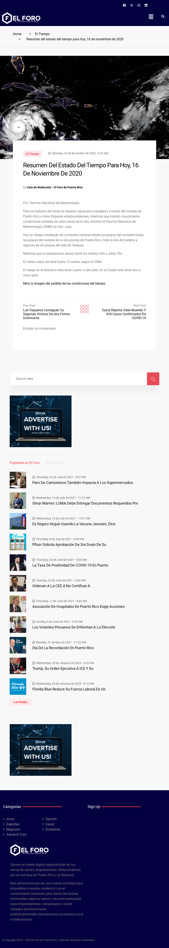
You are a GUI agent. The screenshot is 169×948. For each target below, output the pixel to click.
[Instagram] (139, 5)
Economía (53, 829)
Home (17, 34)
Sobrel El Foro (16, 834)
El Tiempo (42, 34)
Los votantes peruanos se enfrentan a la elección (73, 627)
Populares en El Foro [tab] (25, 463)
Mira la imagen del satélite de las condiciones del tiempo (64, 283)
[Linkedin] (146, 5)
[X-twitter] (132, 5)
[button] (151, 16)
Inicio (10, 819)
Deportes (12, 824)
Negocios (13, 829)
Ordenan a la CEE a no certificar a (61, 586)
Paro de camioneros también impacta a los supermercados (82, 482)
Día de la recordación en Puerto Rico (63, 648)
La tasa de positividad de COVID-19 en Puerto (70, 565)
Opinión (51, 819)
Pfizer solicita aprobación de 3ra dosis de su (69, 544)
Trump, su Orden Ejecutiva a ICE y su (62, 668)
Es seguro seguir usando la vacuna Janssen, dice (73, 524)
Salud (50, 824)
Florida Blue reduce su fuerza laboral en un (69, 689)
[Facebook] (124, 5)
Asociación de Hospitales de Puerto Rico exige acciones (78, 606)
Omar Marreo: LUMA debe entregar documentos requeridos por (85, 503)
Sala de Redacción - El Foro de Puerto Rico (55, 187)
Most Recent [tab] (55, 463)
